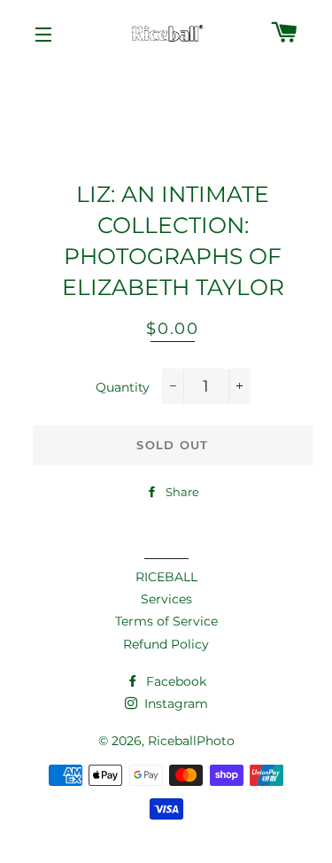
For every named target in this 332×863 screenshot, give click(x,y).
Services (166, 599)
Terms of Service (166, 621)
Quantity (123, 387)
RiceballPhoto (191, 741)
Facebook (174, 681)
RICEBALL (166, 577)
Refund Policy (166, 644)
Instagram (174, 703)
